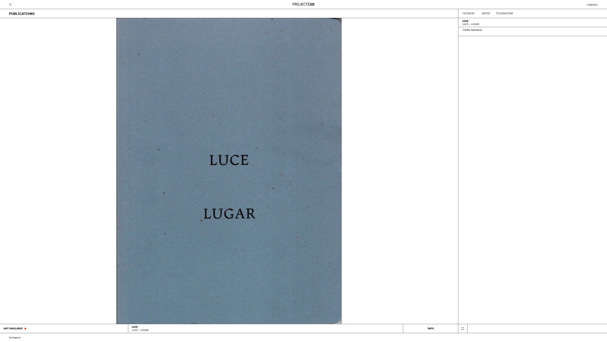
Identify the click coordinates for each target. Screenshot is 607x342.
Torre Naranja (472, 30)
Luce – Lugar (471, 24)
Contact (592, 4)
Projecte (303, 4)
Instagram (15, 337)
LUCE (466, 20)
